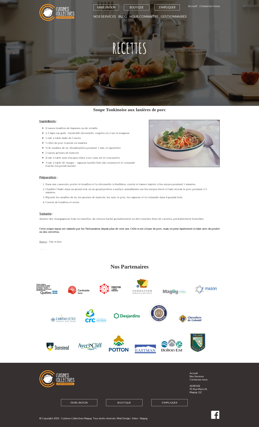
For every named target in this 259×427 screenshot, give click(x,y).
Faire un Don (106, 7)
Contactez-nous (209, 6)
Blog (122, 16)
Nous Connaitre (143, 16)
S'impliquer (167, 7)
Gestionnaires (174, 16)
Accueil (192, 6)
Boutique (137, 7)
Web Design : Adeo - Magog (132, 418)
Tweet (43, 249)
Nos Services (104, 16)
